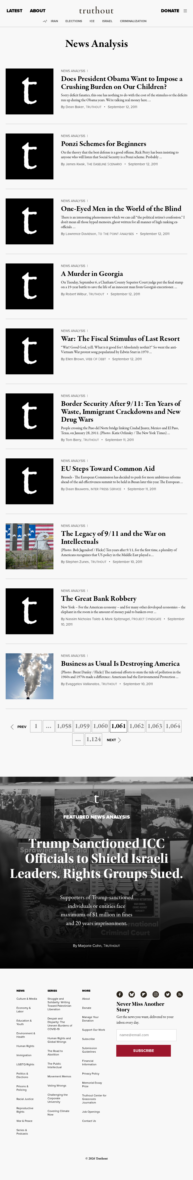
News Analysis (73, 71)
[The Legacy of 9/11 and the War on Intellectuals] (29, 546)
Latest (14, 10)
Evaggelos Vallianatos (82, 684)
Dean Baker (75, 106)
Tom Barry (73, 439)
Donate (170, 10)
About (37, 10)
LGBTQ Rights (25, 1064)
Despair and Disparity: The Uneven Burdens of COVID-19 (60, 1023)
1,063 (154, 726)
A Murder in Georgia (92, 274)
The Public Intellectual (55, 1065)
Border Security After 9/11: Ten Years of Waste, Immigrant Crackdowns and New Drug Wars (121, 412)
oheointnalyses (116, 234)
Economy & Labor (23, 1010)
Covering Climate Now (58, 1113)
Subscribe (88, 1039)
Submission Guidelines (89, 1050)
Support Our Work (93, 1030)
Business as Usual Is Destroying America (120, 664)
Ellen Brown (75, 359)
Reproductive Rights (24, 1110)
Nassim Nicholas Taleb (83, 619)
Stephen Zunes (77, 561)
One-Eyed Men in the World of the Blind (121, 209)
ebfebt (96, 359)
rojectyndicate (146, 619)
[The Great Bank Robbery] (29, 611)
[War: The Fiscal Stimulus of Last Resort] (29, 351)
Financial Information (89, 1063)
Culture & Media (26, 999)
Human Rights (25, 1046)
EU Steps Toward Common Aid (108, 469)
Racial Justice (25, 1099)
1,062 (136, 726)
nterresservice (106, 489)
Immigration (24, 1055)
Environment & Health (25, 1035)
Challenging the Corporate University (58, 1098)
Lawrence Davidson (81, 233)
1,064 (172, 726)
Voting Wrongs (57, 1085)
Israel (107, 21)
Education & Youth (24, 1022)
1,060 (100, 726)
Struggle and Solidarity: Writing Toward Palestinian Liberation (59, 1004)
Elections (73, 21)
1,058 (64, 726)
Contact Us (89, 1121)
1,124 (93, 739)
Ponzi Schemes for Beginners (103, 144)
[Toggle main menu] (186, 11)
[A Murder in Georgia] (29, 286)
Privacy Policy (90, 1073)
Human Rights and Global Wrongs (59, 1040)
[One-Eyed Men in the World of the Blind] (29, 221)
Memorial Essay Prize (92, 1084)
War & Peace (24, 1121)
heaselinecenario (104, 164)
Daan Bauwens (77, 489)
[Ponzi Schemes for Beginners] (29, 156)
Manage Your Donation (90, 1019)
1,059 (82, 726)
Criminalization (133, 21)
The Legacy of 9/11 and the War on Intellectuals (113, 538)
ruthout (93, 107)
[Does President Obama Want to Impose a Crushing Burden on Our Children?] (29, 91)
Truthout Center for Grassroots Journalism (94, 1099)
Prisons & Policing (22, 1088)
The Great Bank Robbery (99, 599)
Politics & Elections (22, 1075)
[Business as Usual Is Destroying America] (29, 676)
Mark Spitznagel (117, 619)
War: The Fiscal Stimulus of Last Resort (120, 339)
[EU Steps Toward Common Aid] (29, 481)
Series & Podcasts (22, 1132)
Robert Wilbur (76, 294)
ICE (92, 21)
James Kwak (75, 164)
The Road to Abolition (55, 1053)
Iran (54, 21)
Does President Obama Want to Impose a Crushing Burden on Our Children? (122, 83)
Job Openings (91, 1112)
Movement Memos (59, 1076)
